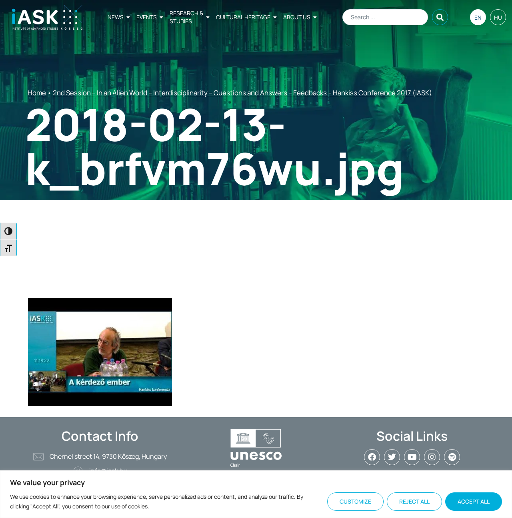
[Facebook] (372, 457)
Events (146, 17)
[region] (256, 494)
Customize (355, 501)
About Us (296, 17)
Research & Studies (186, 17)
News (116, 17)
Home (37, 92)
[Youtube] (412, 457)
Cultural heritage (243, 17)
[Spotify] (452, 457)
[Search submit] (440, 17)
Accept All (474, 501)
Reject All (414, 501)
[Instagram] (432, 457)
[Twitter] (392, 457)
